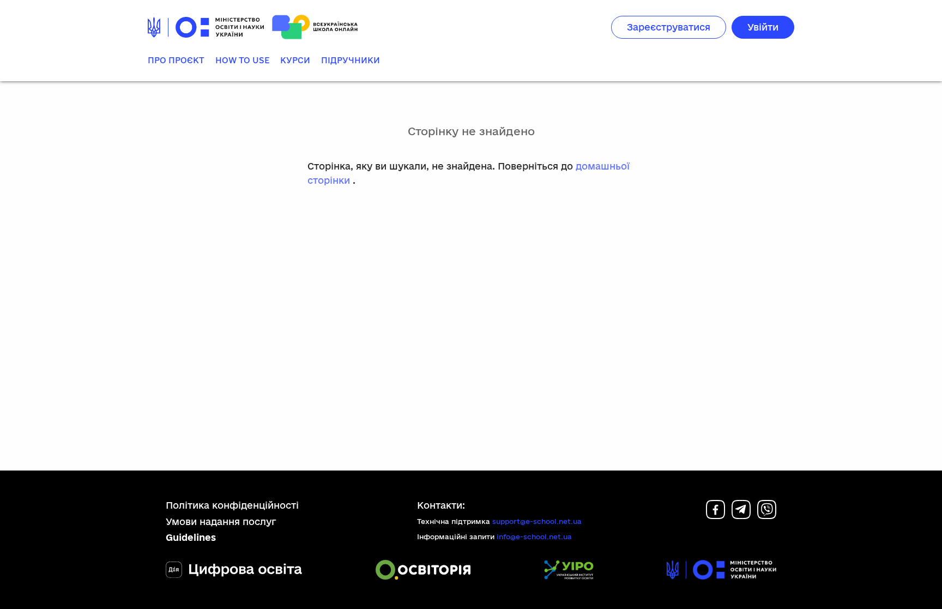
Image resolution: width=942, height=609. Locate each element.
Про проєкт (176, 60)
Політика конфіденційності (232, 505)
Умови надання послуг (221, 521)
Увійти (762, 27)
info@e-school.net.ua (534, 536)
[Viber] (766, 515)
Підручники (350, 60)
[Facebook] (715, 515)
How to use (242, 60)
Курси (295, 60)
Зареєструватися (668, 27)
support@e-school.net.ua (537, 521)
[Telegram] (741, 515)
